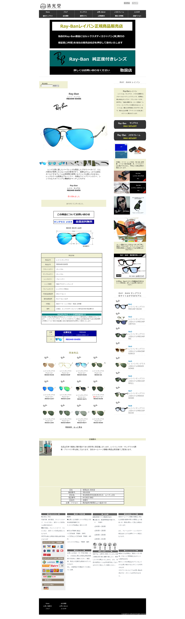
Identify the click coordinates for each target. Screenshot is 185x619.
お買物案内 (101, 16)
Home (48, 12)
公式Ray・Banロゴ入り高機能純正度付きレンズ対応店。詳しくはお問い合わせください (130, 283)
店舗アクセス (137, 16)
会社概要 (65, 16)
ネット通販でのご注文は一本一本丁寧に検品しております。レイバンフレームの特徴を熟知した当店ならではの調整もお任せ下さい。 (129, 247)
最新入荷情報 (119, 16)
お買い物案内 (47, 606)
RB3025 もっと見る (73, 427)
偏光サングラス (48, 16)
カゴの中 (137, 12)
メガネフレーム (119, 12)
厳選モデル (83, 16)
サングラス (83, 12)
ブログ (65, 12)
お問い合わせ (101, 12)
